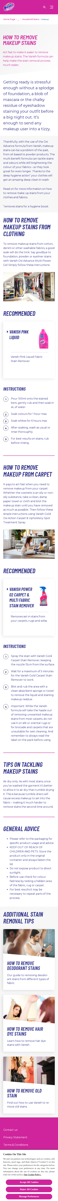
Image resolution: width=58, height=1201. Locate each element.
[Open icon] (44, 7)
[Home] (9, 7)
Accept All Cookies (29, 1182)
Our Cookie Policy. (32, 1174)
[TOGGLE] (51, 7)
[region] (29, 1175)
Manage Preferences (29, 1196)
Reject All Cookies (29, 1189)
